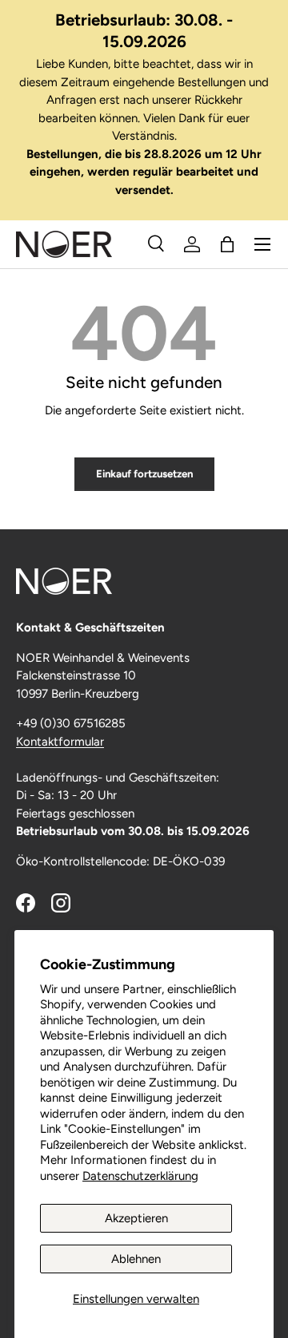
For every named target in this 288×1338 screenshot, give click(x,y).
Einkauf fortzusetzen (144, 473)
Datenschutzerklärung (140, 1176)
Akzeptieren (136, 1218)
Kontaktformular (60, 741)
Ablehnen (136, 1259)
